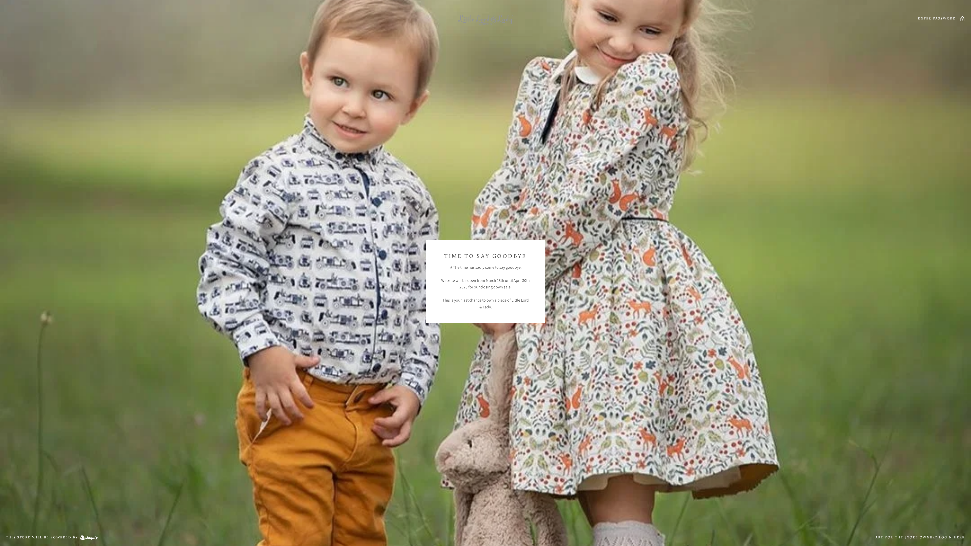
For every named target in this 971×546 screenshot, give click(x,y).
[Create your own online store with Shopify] (89, 537)
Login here (952, 537)
